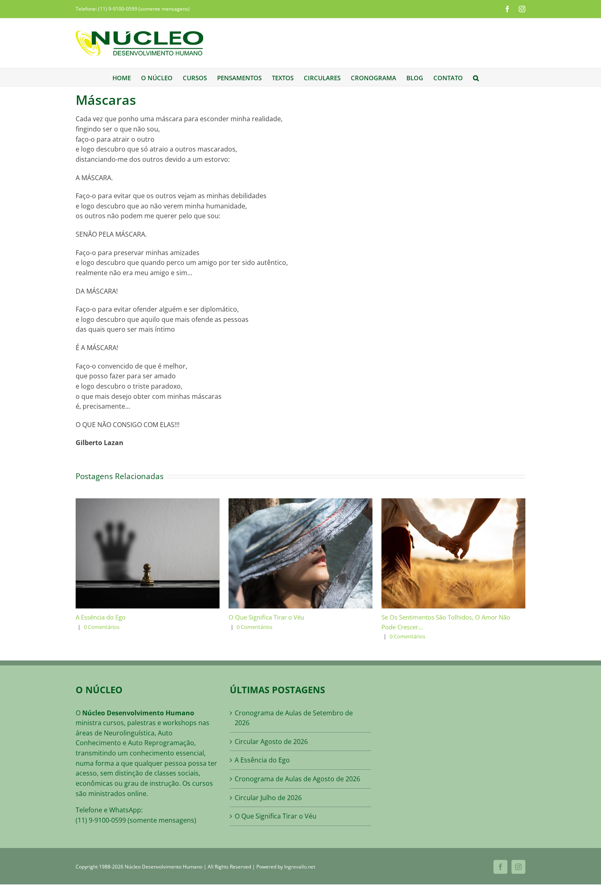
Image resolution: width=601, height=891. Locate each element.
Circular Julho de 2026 (268, 797)
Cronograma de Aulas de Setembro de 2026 (294, 718)
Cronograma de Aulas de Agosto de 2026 (297, 778)
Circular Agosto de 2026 (271, 741)
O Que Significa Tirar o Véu (266, 617)
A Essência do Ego (101, 617)
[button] (476, 77)
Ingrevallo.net (299, 866)
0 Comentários (101, 627)
